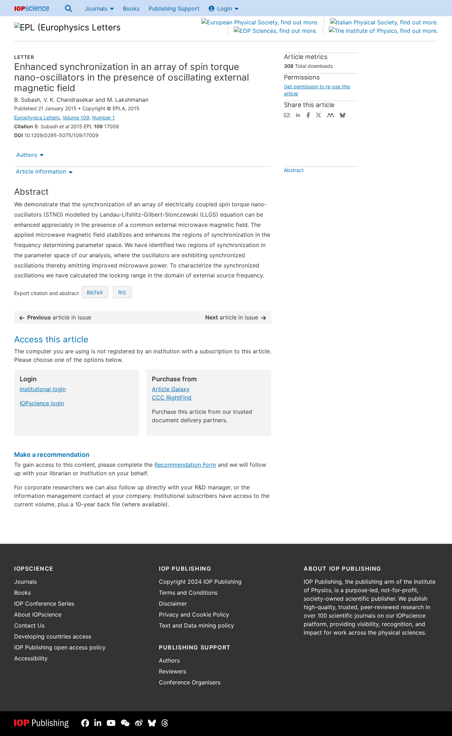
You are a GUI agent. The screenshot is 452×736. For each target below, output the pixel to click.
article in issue (59, 317)
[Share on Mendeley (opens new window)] (330, 114)
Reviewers (172, 671)
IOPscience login (42, 403)
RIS (122, 292)
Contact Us (29, 625)
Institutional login (43, 389)
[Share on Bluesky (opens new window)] (342, 114)
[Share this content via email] (287, 114)
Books (131, 8)
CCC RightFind (171, 397)
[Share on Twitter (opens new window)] (318, 114)
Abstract (294, 170)
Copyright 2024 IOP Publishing (200, 581)
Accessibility (31, 658)
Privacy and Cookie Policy (194, 614)
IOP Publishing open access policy (60, 647)
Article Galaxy (171, 389)
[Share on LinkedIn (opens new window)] (298, 114)
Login (224, 8)
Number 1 (103, 117)
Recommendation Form (185, 464)
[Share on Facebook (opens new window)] (308, 114)
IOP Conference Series (44, 603)
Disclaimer (173, 603)
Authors (26, 154)
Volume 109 (76, 117)
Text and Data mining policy (196, 625)
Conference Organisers (189, 682)
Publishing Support (174, 8)
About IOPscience (37, 614)
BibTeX (95, 292)
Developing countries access (52, 636)
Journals (96, 8)
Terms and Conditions (188, 592)
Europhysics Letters (37, 117)
